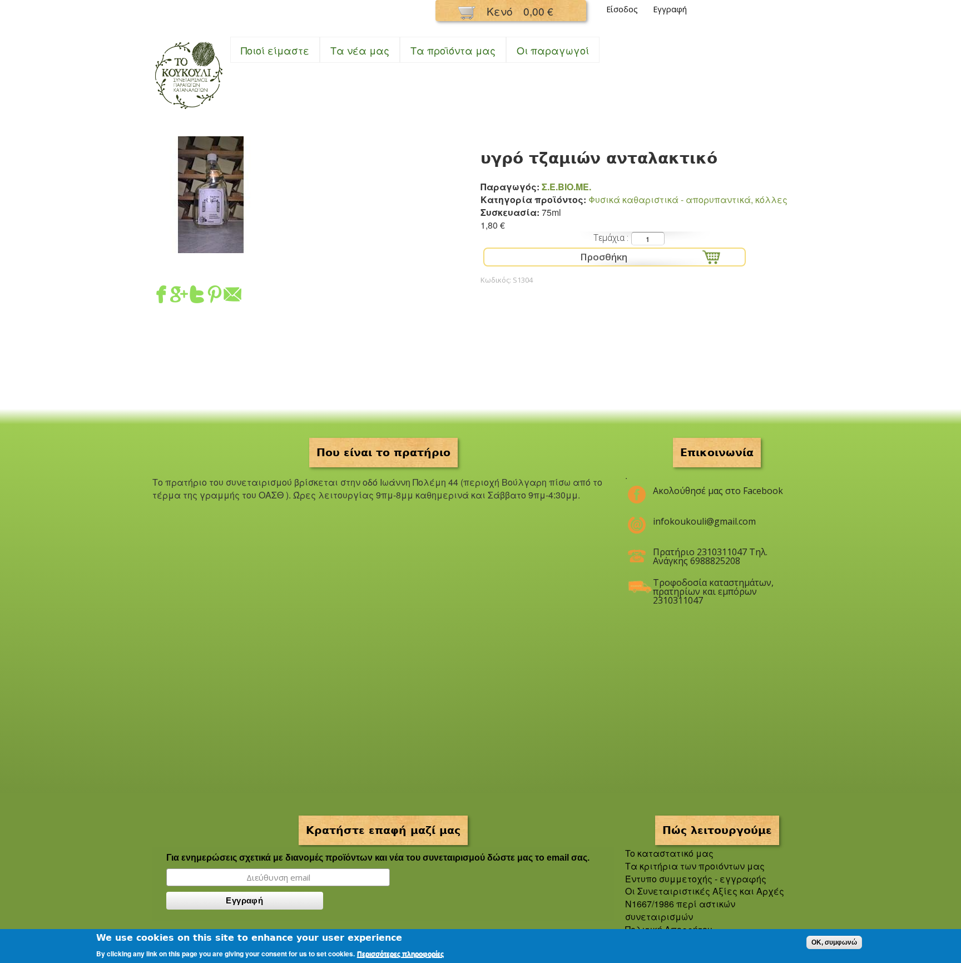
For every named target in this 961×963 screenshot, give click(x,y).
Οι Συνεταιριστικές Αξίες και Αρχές (704, 891)
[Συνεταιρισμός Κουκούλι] (188, 109)
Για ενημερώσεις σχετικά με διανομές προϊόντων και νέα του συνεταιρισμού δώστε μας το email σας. (378, 857)
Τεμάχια (610, 237)
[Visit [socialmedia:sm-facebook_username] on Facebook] (161, 296)
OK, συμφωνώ (834, 942)
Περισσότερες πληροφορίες (400, 954)
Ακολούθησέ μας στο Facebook (718, 491)
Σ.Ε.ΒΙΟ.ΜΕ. (566, 186)
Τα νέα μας (359, 50)
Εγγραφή (670, 9)
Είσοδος (622, 9)
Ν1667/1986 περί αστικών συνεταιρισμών (680, 910)
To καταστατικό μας (669, 853)
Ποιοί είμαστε (275, 50)
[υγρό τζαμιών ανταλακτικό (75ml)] (210, 246)
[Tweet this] (197, 296)
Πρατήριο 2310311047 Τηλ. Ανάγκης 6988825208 (710, 556)
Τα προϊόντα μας (453, 50)
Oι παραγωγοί (553, 50)
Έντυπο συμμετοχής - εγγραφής (695, 878)
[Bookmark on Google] (179, 296)
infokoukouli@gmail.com (704, 521)
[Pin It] (215, 296)
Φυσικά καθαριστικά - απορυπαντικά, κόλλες (687, 199)
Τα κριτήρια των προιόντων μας (695, 866)
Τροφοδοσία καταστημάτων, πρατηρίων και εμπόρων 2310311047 (713, 586)
